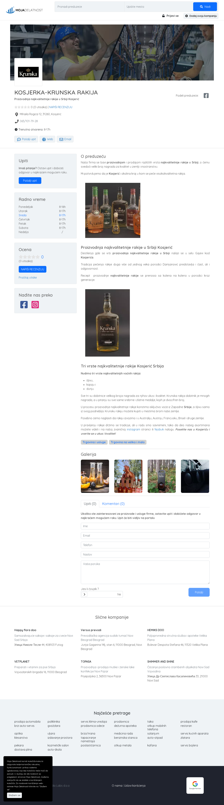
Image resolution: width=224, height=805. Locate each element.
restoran (186, 725)
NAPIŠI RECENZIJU (60, 107)
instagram (134, 429)
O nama (117, 785)
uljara (51, 733)
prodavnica (121, 721)
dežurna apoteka (125, 725)
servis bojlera (189, 745)
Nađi (207, 6)
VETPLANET (22, 661)
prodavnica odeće (92, 725)
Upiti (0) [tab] (90, 503)
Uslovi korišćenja (134, 785)
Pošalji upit (28, 139)
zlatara (185, 737)
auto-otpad (155, 737)
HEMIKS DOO (155, 630)
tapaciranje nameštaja (88, 739)
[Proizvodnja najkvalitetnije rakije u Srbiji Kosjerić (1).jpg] (195, 476)
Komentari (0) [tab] (113, 503)
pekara (19, 745)
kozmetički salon (58, 745)
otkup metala (122, 745)
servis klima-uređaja (94, 721)
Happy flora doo (25, 630)
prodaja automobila (27, 721)
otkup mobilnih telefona (156, 727)
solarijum (153, 733)
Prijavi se (172, 15)
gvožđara (54, 725)
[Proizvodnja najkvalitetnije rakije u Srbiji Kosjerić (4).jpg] (95, 476)
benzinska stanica (125, 737)
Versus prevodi (91, 630)
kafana (152, 745)
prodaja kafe (189, 721)
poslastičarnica (91, 745)
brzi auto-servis (24, 725)
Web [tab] (49, 139)
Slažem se (14, 795)
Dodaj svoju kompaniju (203, 15)
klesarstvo (21, 737)
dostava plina (23, 749)
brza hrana (88, 733)
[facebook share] (206, 95)
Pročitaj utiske (28, 277)
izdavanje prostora (60, 737)
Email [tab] (67, 139)
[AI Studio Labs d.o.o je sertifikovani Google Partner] (195, 785)
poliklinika (54, 721)
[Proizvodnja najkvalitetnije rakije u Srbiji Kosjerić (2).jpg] (162, 476)
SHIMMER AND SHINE (160, 661)
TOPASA (86, 661)
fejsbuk (160, 429)
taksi (150, 721)
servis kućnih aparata (194, 733)
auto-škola (55, 749)
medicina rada (123, 733)
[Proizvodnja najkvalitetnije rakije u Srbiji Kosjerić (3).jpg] (128, 476)
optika (18, 733)
